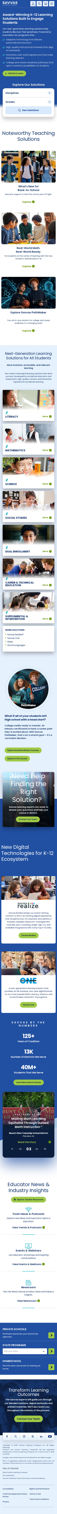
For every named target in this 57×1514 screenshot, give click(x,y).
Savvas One (13, 638)
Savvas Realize (28, 935)
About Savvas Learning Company (15, 1472)
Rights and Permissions (39, 1489)
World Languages (16, 645)
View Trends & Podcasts (27, 1227)
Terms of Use (35, 1494)
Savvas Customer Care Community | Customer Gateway (24, 1478)
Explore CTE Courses (17, 758)
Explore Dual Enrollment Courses (23, 750)
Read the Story (27, 1142)
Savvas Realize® (15, 634)
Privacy (6, 1501)
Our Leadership (8, 1475)
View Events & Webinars (26, 1264)
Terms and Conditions (39, 1499)
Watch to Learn (15, 73)
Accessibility (8, 1489)
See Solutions (30, 110)
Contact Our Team (28, 819)
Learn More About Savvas (28, 1082)
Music (10, 641)
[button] (12, 1149)
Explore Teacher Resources (30, 1199)
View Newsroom (27, 1300)
